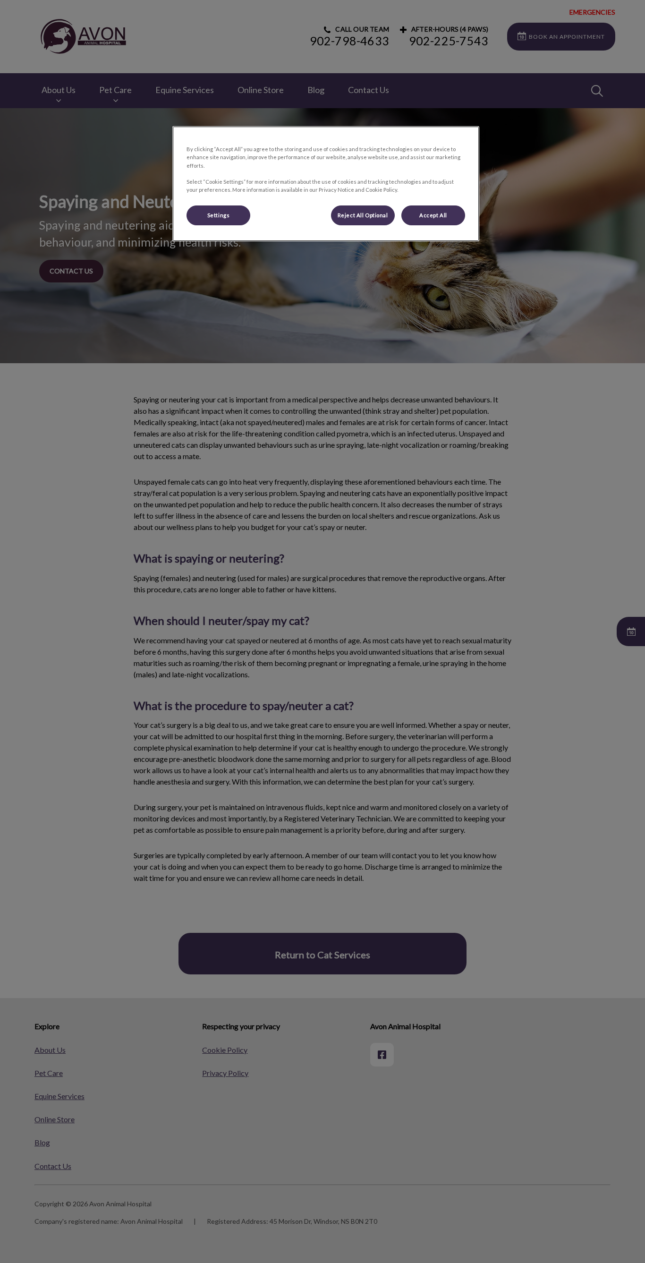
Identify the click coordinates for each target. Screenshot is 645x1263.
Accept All (433, 215)
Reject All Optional (363, 215)
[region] (325, 183)
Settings (218, 215)
